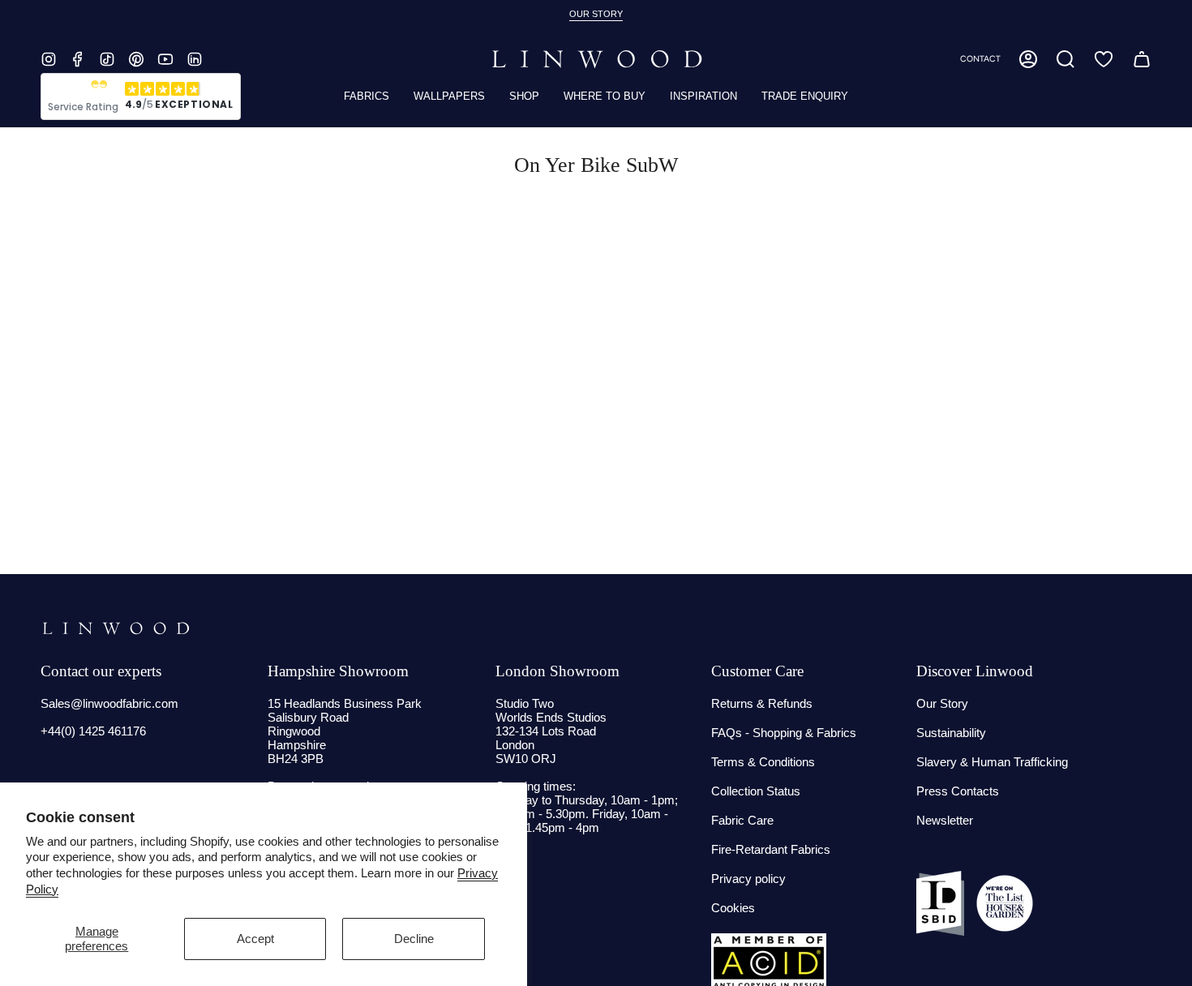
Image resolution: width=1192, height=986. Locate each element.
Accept (255, 938)
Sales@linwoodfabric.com (109, 703)
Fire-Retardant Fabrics (770, 849)
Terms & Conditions (763, 762)
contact (980, 59)
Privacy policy (748, 878)
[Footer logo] (116, 628)
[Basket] (1141, 59)
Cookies (733, 908)
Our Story (942, 703)
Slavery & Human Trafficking (992, 762)
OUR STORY (596, 14)
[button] (1065, 59)
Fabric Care (742, 820)
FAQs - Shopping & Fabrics (783, 733)
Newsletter (944, 820)
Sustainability (951, 733)
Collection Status (755, 791)
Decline (414, 938)
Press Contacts (957, 791)
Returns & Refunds (762, 703)
